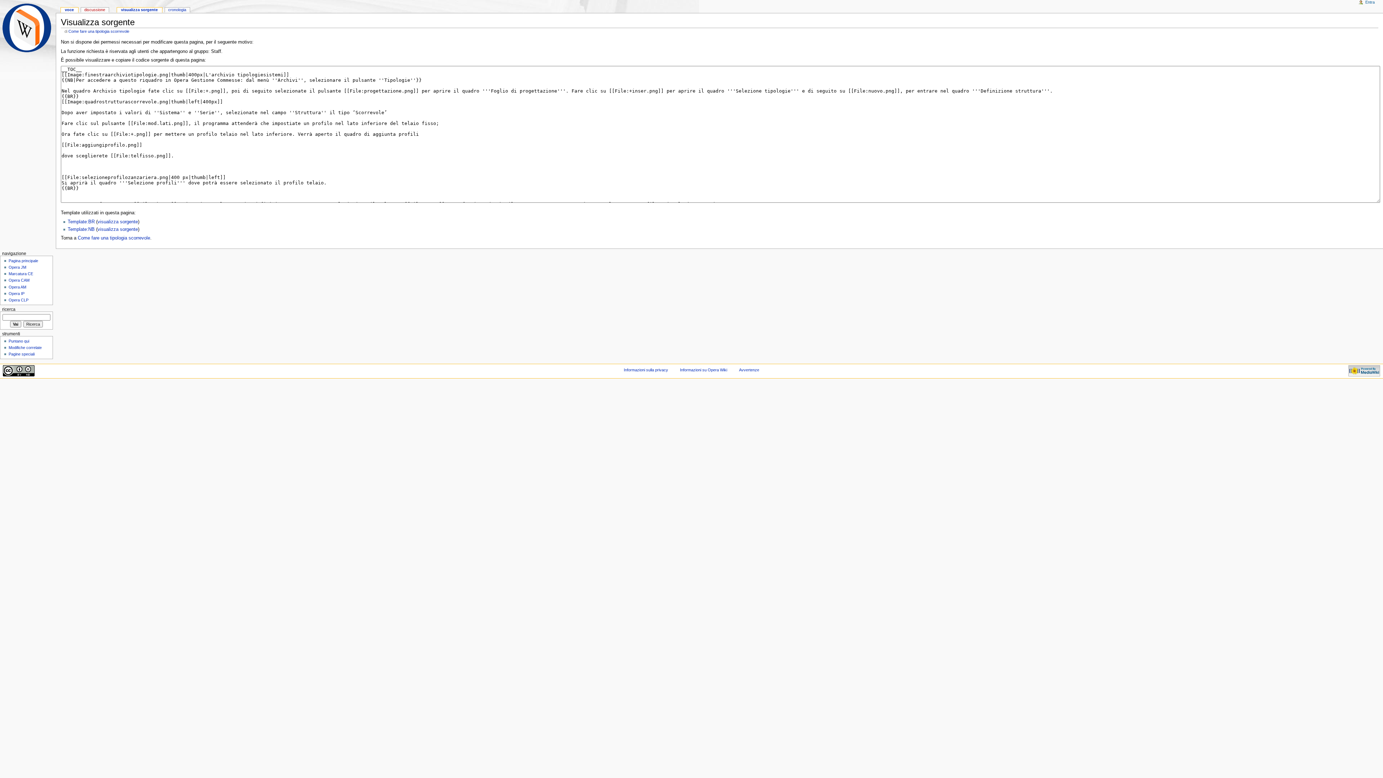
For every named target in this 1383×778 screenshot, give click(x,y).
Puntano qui (19, 341)
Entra (1370, 2)
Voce (69, 10)
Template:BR (81, 221)
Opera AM (17, 287)
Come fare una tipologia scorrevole (98, 31)
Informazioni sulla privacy (646, 370)
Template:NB (81, 229)
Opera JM (17, 267)
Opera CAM (19, 280)
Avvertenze (749, 370)
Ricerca (8, 309)
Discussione (94, 10)
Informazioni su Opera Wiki (703, 370)
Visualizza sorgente (139, 10)
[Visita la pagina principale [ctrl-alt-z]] (28, 28)
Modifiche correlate (25, 347)
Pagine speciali (22, 354)
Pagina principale (23, 261)
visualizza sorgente (118, 221)
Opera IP (16, 293)
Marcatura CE (21, 274)
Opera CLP (18, 300)
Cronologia (177, 10)
